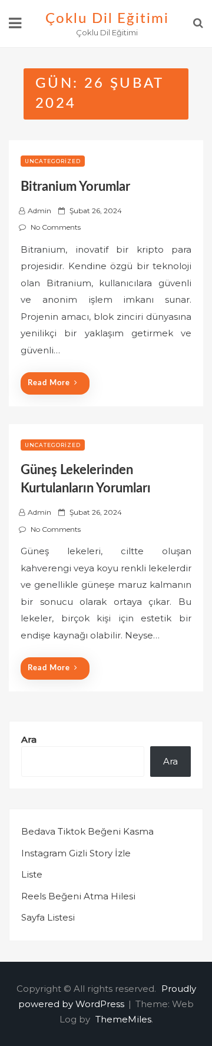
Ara (29, 739)
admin (39, 210)
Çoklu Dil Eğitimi (107, 19)
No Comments (56, 227)
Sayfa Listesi (48, 917)
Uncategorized (53, 161)
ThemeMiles (123, 1019)
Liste (31, 874)
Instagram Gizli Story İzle (76, 853)
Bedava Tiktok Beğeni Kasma (87, 831)
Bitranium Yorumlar (75, 186)
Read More (49, 383)
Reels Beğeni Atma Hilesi (78, 896)
